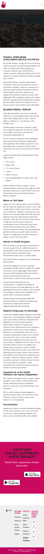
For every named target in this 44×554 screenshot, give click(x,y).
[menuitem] (42, 5)
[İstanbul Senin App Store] (32, 474)
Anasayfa (17, 517)
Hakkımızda (17, 521)
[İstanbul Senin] (17, 4)
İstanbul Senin (12, 550)
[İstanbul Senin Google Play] (11, 482)
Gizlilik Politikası (26, 539)
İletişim (16, 534)
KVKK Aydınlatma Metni (26, 518)
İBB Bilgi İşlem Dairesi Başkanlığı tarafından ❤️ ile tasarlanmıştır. (24, 550)
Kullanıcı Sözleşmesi (26, 532)
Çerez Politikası (26, 525)
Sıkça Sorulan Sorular (17, 527)
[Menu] (42, 5)
